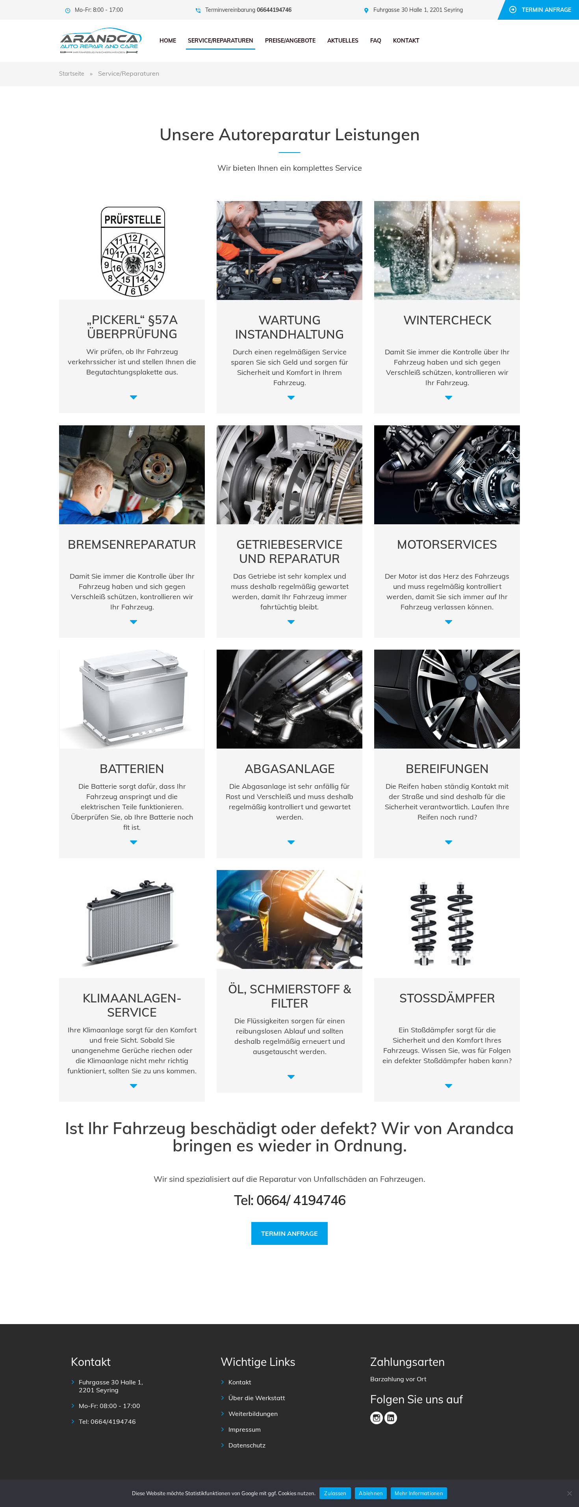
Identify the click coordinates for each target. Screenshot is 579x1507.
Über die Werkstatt (256, 1398)
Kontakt (406, 40)
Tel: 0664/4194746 (107, 1421)
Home (168, 40)
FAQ (375, 40)
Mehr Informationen (419, 1493)
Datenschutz (246, 1445)
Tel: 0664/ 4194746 (289, 1200)
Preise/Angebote (290, 40)
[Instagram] (376, 1418)
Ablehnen (371, 1493)
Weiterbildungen (253, 1414)
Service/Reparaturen (220, 40)
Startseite (71, 73)
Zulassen (335, 1493)
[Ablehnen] (569, 1493)
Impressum (244, 1429)
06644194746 (274, 9)
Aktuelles (342, 40)
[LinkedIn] (390, 1418)
